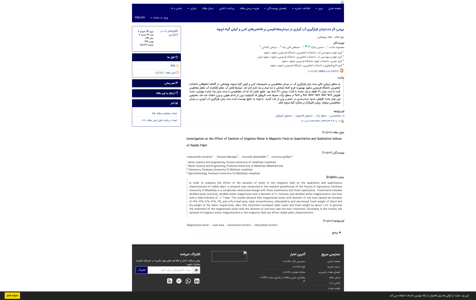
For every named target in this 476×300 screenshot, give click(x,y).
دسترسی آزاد (298, 261)
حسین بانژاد (317, 47)
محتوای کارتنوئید (304, 116)
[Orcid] (178, 281)
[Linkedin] (196, 281)
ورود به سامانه (160, 18)
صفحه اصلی (334, 8)
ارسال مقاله (207, 8)
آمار (173, 103)
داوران (193, 8)
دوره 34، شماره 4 (146, 31)
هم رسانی (170, 83)
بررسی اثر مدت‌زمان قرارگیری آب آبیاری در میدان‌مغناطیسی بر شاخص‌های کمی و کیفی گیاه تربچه (280, 29)
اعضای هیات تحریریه (329, 272)
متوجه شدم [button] (12, 295)
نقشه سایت (334, 288)
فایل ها (171, 57)
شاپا (303, 267)
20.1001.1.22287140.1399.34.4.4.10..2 (320, 121)
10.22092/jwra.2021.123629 (323, 71)
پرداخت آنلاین (226, 8)
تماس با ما (176, 8)
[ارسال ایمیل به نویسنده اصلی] (309, 46)
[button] (387, 295)
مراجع (335, 233)
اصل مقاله (166, 73)
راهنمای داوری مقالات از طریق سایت (286, 277)
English (140, 18)
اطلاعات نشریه (302, 8)
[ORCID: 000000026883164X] (306, 46)
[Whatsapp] (187, 281)
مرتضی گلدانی (269, 47)
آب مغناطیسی (337, 116)
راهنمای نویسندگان (276, 8)
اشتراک (141, 270)
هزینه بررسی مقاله (249, 8)
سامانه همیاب (298, 272)
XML (173, 66)
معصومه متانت (336, 47)
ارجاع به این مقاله (165, 93)
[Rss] (169, 281)
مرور (320, 8)
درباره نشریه (333, 267)
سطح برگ (321, 116)
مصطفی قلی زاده (291, 47)
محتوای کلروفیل (284, 116)
